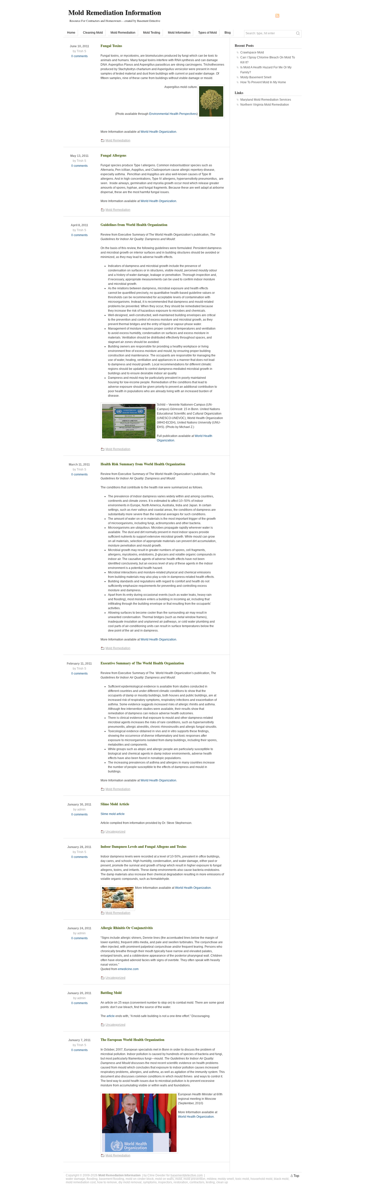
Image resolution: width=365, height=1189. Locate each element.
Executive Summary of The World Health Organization (142, 663)
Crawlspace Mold (252, 52)
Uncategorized (115, 831)
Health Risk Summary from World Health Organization (143, 464)
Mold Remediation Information (114, 12)
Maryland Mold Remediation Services (265, 99)
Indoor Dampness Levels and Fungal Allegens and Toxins (143, 846)
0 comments (79, 56)
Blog (227, 32)
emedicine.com (128, 969)
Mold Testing (151, 32)
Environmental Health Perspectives (173, 114)
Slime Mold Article (115, 804)
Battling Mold (111, 992)
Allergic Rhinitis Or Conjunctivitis (127, 927)
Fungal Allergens (113, 155)
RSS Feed (277, 16)
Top (296, 1176)
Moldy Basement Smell (255, 77)
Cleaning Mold (93, 32)
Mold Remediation (122, 32)
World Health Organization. (159, 131)
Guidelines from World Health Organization (134, 224)
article (111, 1016)
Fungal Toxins (111, 45)
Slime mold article (113, 814)
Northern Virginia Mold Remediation (264, 104)
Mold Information (179, 32)
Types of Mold (207, 32)
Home (71, 32)
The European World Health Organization (132, 1039)
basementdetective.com (187, 1175)
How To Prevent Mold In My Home (263, 82)
